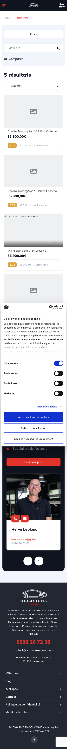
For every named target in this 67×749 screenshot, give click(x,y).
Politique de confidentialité (23, 704)
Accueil (8, 17)
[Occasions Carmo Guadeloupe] (33, 5)
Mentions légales (17, 712)
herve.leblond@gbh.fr (23, 539)
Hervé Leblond (24, 529)
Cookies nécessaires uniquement (33, 438)
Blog (9, 681)
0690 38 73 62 (20, 543)
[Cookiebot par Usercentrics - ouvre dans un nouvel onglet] (49, 307)
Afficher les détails (46, 406)
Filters (33, 34)
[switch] (58, 373)
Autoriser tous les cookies (33, 417)
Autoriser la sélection (33, 427)
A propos (12, 689)
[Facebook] (34, 739)
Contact (11, 696)
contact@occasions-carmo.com (34, 650)
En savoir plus (33, 462)
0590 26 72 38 (33, 642)
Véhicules (12, 673)
